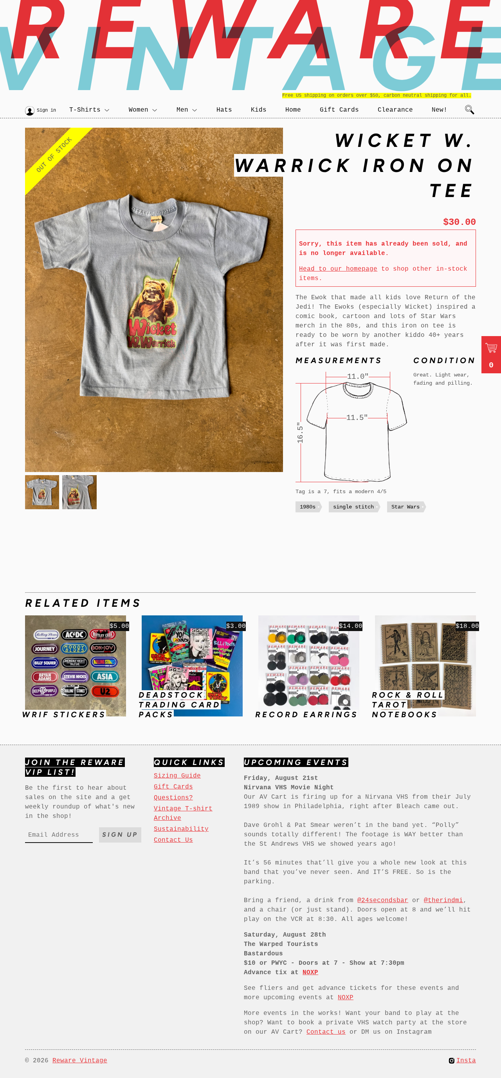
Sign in (46, 110)
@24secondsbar (382, 900)
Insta (466, 1060)
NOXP (345, 997)
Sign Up (120, 834)
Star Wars (405, 507)
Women (138, 110)
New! (439, 110)
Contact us (326, 1032)
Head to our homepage (338, 269)
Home (293, 110)
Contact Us (173, 840)
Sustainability (181, 829)
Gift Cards (339, 110)
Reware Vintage (79, 1060)
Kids (259, 110)
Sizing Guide (177, 776)
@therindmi (443, 900)
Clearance (395, 110)
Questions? (173, 797)
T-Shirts (85, 110)
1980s (307, 507)
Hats (224, 110)
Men (182, 110)
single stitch (353, 507)
